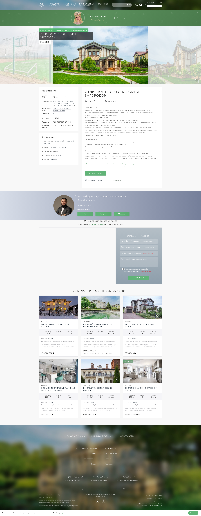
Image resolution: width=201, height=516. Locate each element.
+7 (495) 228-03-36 (127, 477)
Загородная (70, 4)
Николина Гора (59, 110)
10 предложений (96, 224)
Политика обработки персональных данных (100, 494)
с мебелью (54, 159)
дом (60, 151)
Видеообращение (97, 16)
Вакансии (94, 464)
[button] (26, 55)
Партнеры (109, 464)
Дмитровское (58, 108)
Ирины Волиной (97, 20)
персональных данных (132, 271)
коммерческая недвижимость (127, 480)
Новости (108, 459)
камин (58, 155)
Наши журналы (111, 448)
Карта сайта (85, 489)
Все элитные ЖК (101, 489)
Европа (56, 114)
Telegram (103, 214)
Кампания (94, 454)
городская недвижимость (74, 480)
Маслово (67, 108)
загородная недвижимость (100, 480)
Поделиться (116, 180)
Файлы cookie (100, 496)
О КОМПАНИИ (76, 436)
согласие (136, 269)
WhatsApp (121, 214)
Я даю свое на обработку (137, 270)
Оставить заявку (95, 173)
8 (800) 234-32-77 (154, 495)
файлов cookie (84, 513)
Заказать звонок (154, 6)
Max (85, 214)
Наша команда (111, 454)
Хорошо (193, 512)
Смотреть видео (122, 18)
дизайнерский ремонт (58, 147)
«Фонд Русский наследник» (87, 448)
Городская (54, 4)
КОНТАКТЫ (127, 436)
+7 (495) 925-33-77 (154, 3)
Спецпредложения (90, 459)
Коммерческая (86, 4)
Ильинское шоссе (64, 105)
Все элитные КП (119, 489)
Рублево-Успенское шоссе (63, 101)
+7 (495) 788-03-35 (74, 477)
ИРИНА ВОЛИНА (102, 436)
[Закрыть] (197, 12)
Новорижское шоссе (66, 103)
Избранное (102, 4)
